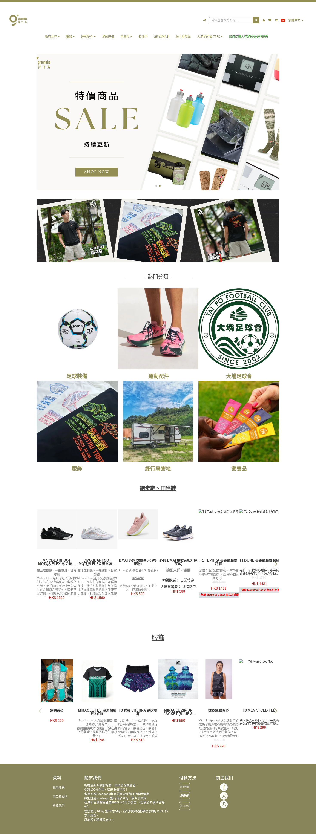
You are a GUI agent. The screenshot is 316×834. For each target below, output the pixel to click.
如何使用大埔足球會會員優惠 (248, 36)
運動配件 (87, 36)
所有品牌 (51, 36)
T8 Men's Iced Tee (259, 710)
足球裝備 (108, 36)
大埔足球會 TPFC (209, 36)
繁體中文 (294, 20)
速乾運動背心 (218, 710)
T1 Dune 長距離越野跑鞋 (259, 560)
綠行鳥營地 (161, 36)
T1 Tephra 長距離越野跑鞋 (218, 562)
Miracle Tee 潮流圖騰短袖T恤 (97, 712)
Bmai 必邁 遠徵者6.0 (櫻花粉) (138, 562)
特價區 (143, 36)
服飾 (69, 36)
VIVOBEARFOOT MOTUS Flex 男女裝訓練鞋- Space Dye (97, 562)
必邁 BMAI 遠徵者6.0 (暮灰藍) (178, 562)
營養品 (125, 36)
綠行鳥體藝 (183, 36)
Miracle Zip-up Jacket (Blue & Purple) (178, 712)
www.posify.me (275, 829)
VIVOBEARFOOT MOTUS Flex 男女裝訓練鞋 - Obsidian (56, 562)
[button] (156, 186)
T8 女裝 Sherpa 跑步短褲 (138, 712)
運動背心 (57, 710)
